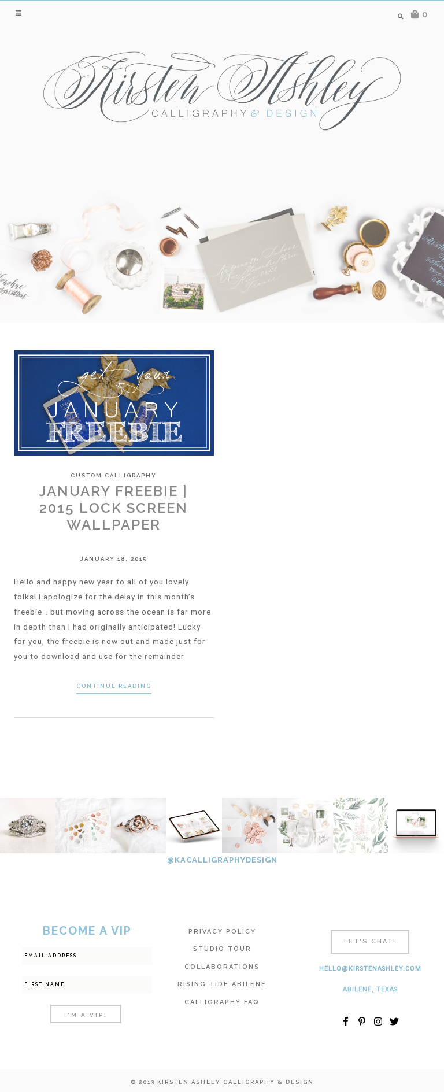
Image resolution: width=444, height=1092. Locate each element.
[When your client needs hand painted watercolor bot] (360, 825)
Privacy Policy (222, 931)
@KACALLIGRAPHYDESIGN (222, 860)
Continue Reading (113, 686)
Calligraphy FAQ (222, 1002)
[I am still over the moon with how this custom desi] (250, 825)
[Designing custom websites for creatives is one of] (194, 825)
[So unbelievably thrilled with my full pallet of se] (83, 825)
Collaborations (222, 967)
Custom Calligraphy (114, 475)
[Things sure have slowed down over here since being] (138, 825)
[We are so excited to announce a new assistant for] (305, 825)
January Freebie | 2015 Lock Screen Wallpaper (113, 508)
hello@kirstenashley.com (370, 968)
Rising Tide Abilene (222, 984)
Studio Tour (222, 949)
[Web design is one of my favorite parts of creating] (416, 825)
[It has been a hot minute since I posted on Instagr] (28, 825)
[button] (19, 12)
